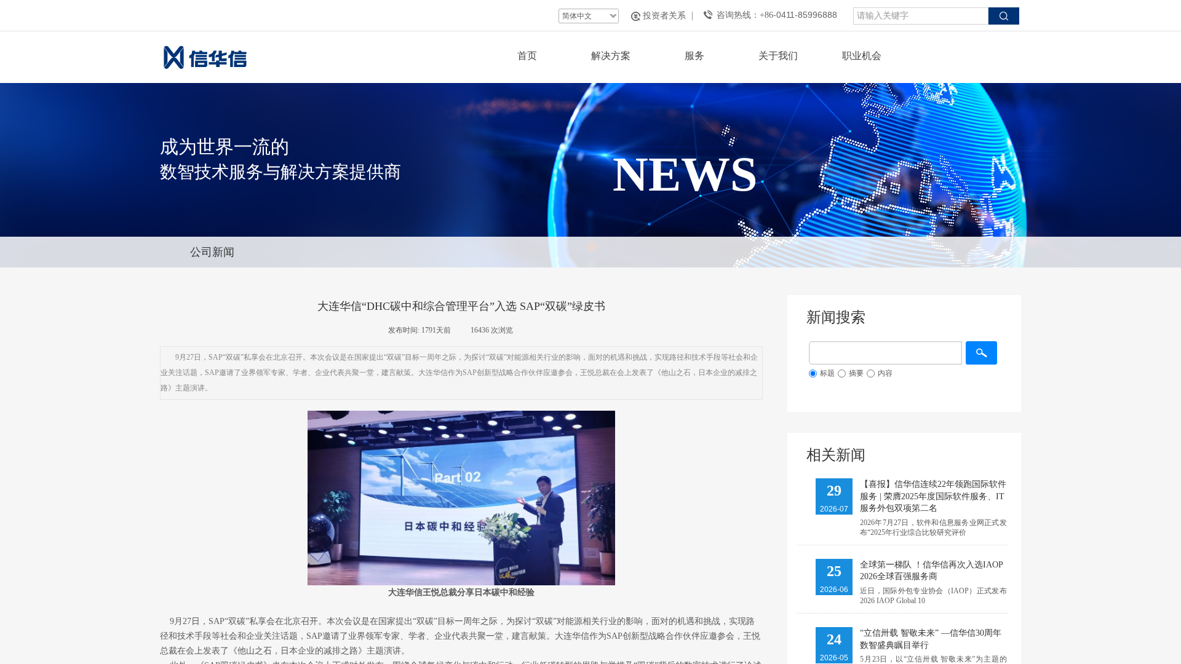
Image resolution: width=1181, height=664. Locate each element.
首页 (527, 55)
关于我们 (778, 55)
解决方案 (610, 55)
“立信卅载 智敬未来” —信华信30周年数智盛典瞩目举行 (930, 639)
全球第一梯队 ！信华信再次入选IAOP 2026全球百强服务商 (931, 571)
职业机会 (861, 55)
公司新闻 (212, 252)
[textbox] (920, 16)
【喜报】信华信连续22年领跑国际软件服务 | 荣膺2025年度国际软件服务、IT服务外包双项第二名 (933, 496)
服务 (694, 55)
